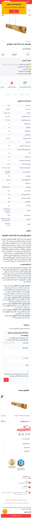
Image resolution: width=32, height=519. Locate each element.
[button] (2, 15)
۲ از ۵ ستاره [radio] (12, 343)
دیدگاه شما (25, 348)
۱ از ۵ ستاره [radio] (14, 343)
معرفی (15, 94)
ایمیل (27, 365)
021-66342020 (25, 478)
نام (27, 358)
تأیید (14, 11)
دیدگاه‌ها (8, 94)
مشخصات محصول (25, 94)
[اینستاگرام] (23, 434)
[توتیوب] (29, 434)
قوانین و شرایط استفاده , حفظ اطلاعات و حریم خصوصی (16, 500)
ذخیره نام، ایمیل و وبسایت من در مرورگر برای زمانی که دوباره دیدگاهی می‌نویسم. (16, 375)
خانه (29, 10)
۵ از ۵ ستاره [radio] (5, 343)
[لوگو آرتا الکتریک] (23, 428)
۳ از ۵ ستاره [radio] (9, 343)
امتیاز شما (25, 343)
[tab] (25, 95)
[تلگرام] (26, 434)
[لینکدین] (20, 434)
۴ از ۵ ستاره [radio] (7, 343)
